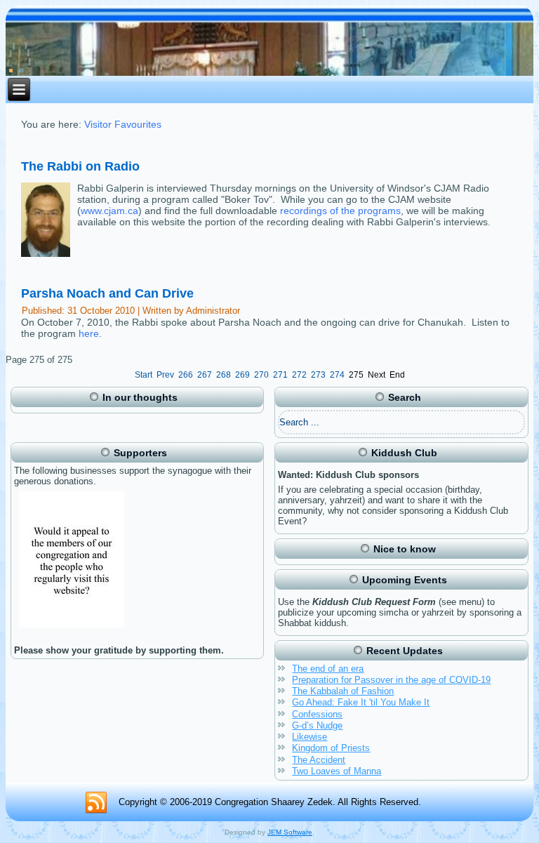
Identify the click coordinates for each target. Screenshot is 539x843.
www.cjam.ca (109, 210)
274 (337, 375)
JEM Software (289, 832)
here (89, 333)
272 (299, 375)
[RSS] (96, 803)
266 (185, 375)
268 (223, 375)
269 (242, 375)
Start (143, 375)
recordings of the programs (340, 210)
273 (318, 375)
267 (204, 375)
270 (261, 375)
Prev (165, 375)
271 (280, 375)
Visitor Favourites (122, 124)
